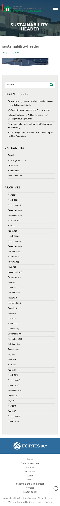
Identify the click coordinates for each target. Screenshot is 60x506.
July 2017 (11, 401)
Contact (30, 488)
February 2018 (14, 380)
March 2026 (13, 200)
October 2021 (14, 293)
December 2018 (14, 334)
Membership (13, 171)
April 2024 (12, 231)
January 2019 (13, 329)
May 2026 (12, 195)
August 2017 (13, 396)
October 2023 (14, 251)
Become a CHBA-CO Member (30, 484)
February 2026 (14, 205)
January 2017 (13, 421)
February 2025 (14, 221)
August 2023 (13, 262)
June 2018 (12, 359)
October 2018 (14, 344)
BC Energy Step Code (17, 160)
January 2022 (13, 287)
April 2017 (12, 411)
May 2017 (12, 406)
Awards (11, 155)
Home (30, 459)
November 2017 (15, 390)
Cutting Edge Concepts (40, 502)
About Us (30, 468)
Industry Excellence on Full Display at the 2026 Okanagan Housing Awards (28, 117)
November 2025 (15, 215)
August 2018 (13, 349)
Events (30, 476)
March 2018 (13, 375)
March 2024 (13, 236)
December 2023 (15, 246)
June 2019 (12, 313)
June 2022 (12, 282)
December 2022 (15, 272)
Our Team (30, 472)
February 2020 (14, 303)
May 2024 (12, 226)
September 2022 (15, 277)
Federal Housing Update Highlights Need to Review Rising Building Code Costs (30, 103)
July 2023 (12, 267)
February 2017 (14, 416)
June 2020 (12, 298)
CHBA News (13, 165)
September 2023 (15, 257)
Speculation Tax (15, 176)
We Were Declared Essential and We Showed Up (29, 110)
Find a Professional (30, 463)
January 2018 (13, 385)
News (30, 480)
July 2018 (11, 354)
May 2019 (12, 318)
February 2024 (14, 241)
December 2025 (15, 210)
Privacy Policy (30, 492)
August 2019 (13, 308)
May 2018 (12, 365)
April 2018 (12, 370)
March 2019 (13, 323)
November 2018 (15, 339)
